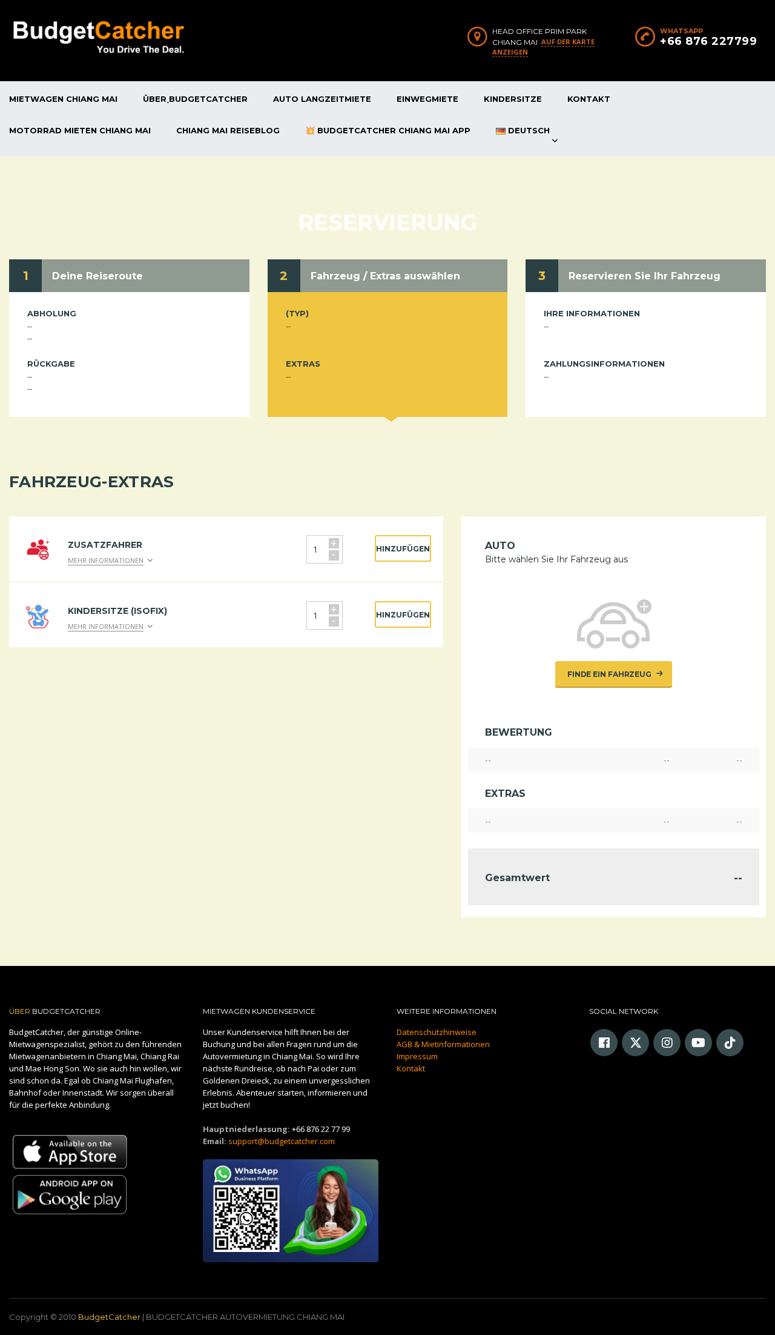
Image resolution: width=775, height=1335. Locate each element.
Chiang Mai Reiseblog (228, 130)
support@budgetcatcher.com (281, 1141)
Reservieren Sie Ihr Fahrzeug (645, 276)
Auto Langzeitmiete (322, 99)
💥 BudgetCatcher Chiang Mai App (387, 130)
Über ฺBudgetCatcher (195, 99)
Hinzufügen (403, 548)
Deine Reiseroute (97, 276)
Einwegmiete (427, 99)
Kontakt (588, 99)
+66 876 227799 (708, 41)
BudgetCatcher (109, 1317)
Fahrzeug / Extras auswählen (385, 276)
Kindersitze (513, 99)
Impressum (417, 1056)
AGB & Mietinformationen (443, 1044)
